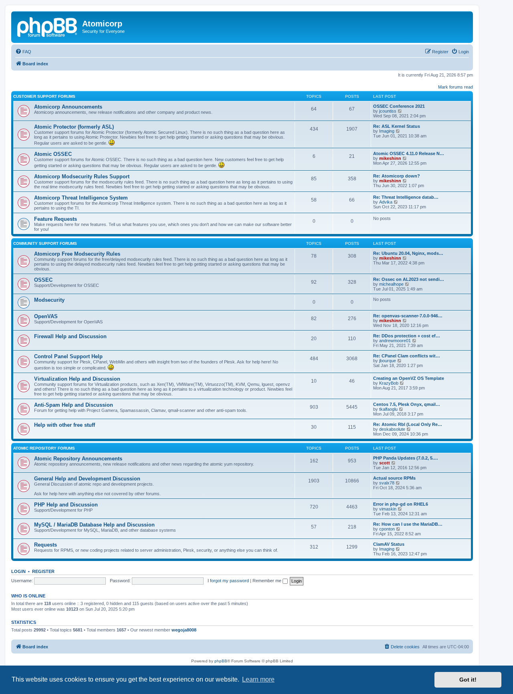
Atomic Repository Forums (44, 448)
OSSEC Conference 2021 (399, 106)
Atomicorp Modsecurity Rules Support (81, 177)
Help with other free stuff (64, 425)
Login (18, 571)
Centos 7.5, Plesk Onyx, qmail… (406, 404)
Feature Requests (55, 219)
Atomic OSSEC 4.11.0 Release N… (408, 153)
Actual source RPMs (394, 478)
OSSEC (43, 280)
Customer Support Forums (44, 96)
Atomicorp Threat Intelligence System (81, 198)
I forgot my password (228, 580)
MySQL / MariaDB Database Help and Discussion (94, 525)
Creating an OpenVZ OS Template (408, 378)
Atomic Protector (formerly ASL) (74, 127)
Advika (385, 202)
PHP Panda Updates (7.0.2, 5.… (405, 458)
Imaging (386, 131)
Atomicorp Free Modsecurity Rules (77, 254)
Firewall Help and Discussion (70, 336)
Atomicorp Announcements (68, 107)
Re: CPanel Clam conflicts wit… (406, 355)
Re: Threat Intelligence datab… (405, 197)
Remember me (267, 580)
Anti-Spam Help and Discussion (73, 405)
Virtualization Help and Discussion (77, 379)
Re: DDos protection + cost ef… (406, 335)
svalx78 (386, 482)
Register (43, 571)
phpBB (220, 661)
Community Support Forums (45, 243)
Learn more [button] (258, 679)
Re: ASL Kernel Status (396, 126)
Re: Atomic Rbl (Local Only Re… (407, 424)
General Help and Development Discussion (87, 479)
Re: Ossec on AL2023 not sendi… (408, 279)
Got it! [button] (468, 679)
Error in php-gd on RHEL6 (400, 504)
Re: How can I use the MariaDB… (407, 524)
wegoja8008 (184, 629)
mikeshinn (390, 158)
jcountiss (387, 111)
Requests (45, 545)
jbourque (387, 360)
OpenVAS (46, 316)
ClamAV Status (388, 544)
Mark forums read (455, 87)
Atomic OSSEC (53, 154)
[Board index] (47, 26)
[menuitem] (23, 51)
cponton (387, 529)
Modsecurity (49, 300)
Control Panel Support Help (68, 356)
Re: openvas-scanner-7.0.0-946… (407, 315)
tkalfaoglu (388, 409)
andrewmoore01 (395, 340)
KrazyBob (388, 383)
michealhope (391, 284)
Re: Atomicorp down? (396, 176)
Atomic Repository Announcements (78, 459)
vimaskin (387, 508)
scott (384, 462)
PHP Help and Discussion (66, 505)
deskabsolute (392, 429)
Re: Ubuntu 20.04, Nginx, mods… (408, 253)
